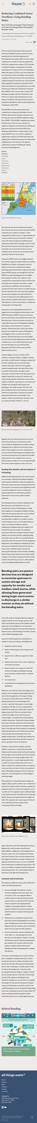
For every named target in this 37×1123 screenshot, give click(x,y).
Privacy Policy (5, 1120)
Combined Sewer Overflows (5, 158)
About (3, 1080)
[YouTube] (5, 1107)
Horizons (4, 1087)
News (3, 1084)
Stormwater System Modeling (5, 170)
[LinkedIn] (3, 1107)
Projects (4, 1082)
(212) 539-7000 (6, 1102)
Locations (5, 1091)
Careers (4, 1089)
